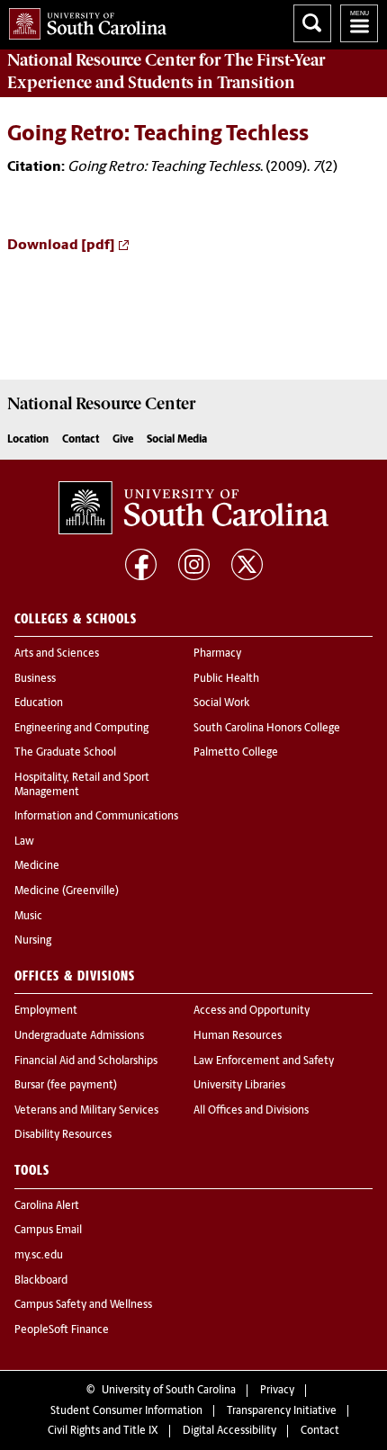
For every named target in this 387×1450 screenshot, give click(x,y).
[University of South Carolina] (193, 507)
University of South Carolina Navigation (359, 23)
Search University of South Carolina (312, 23)
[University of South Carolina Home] (83, 20)
